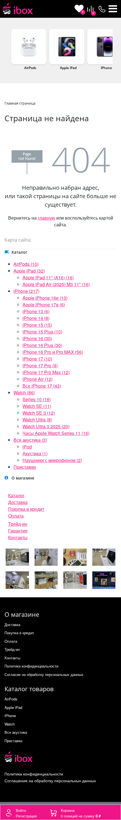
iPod (27, 446)
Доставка (18, 502)
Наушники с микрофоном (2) (52, 460)
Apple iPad (68, 67)
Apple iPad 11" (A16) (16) (48, 277)
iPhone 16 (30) (37, 338)
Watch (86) (24, 392)
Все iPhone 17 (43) (42, 386)
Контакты (18, 537)
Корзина (68, 810)
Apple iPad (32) (29, 271)
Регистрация (26, 816)
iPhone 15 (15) (37, 325)
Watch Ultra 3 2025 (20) (46, 426)
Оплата (16, 515)
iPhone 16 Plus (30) (42, 345)
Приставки (25, 467)
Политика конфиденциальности (31, 666)
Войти (21, 810)
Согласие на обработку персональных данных (44, 674)
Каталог (16, 495)
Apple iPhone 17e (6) (44, 304)
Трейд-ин (17, 524)
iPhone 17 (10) (37, 358)
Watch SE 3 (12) (39, 413)
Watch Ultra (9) (37, 419)
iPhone (106, 67)
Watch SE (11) (37, 406)
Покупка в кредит (26, 509)
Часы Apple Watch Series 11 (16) (56, 433)
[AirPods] (28, 46)
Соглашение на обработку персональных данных (50, 780)
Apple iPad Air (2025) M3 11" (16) (56, 284)
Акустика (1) (35, 453)
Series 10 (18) (37, 399)
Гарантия (18, 530)
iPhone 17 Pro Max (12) (46, 372)
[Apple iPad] (66, 46)
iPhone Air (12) (38, 379)
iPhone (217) (26, 291)
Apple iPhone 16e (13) (45, 298)
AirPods (30, 67)
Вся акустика (16, 732)
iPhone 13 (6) (36, 311)
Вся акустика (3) (30, 440)
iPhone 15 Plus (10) (42, 331)
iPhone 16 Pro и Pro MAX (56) (53, 352)
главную (46, 218)
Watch (10, 724)
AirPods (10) (26, 264)
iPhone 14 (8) (36, 318)
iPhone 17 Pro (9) (40, 365)
